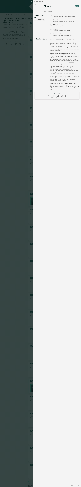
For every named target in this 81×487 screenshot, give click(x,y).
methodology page (41, 19)
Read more (57, 50)
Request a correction (76, 485)
